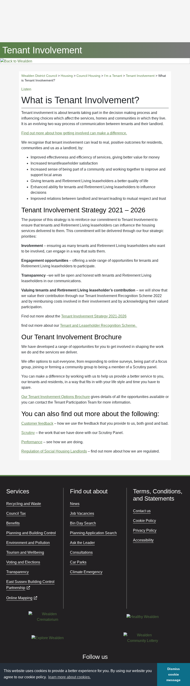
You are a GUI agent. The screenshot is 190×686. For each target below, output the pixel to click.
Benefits (13, 523)
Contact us (142, 511)
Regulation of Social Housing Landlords (54, 451)
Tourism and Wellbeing (25, 552)
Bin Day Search (83, 523)
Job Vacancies (82, 513)
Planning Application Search (93, 533)
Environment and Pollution (28, 543)
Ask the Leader (82, 543)
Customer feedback (37, 423)
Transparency (17, 572)
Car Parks (78, 562)
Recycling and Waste (23, 504)
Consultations (81, 552)
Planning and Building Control (31, 533)
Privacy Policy (144, 530)
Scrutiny (28, 433)
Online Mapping (19, 598)
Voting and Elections (23, 562)
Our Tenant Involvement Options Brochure (55, 397)
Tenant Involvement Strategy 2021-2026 (94, 316)
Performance (31, 442)
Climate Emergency (86, 572)
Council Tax (16, 513)
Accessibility (143, 540)
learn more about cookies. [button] (69, 677)
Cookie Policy (144, 521)
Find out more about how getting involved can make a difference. (74, 133)
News (74, 504)
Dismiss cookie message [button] (173, 674)
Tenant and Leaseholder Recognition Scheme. (98, 325)
